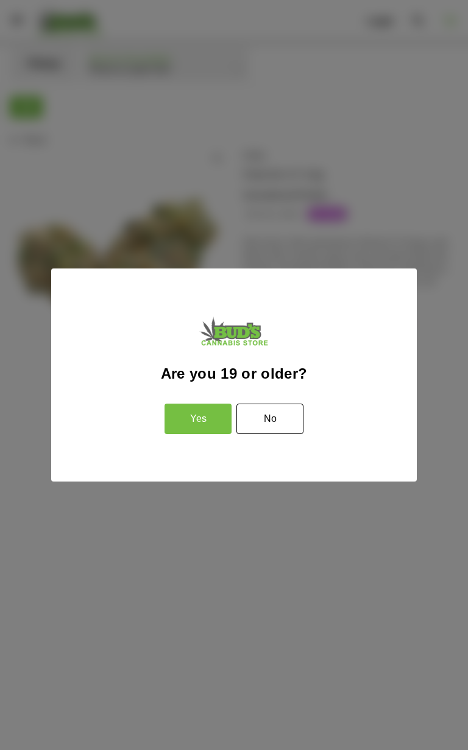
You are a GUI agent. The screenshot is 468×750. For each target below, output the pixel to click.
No (270, 418)
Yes (198, 418)
